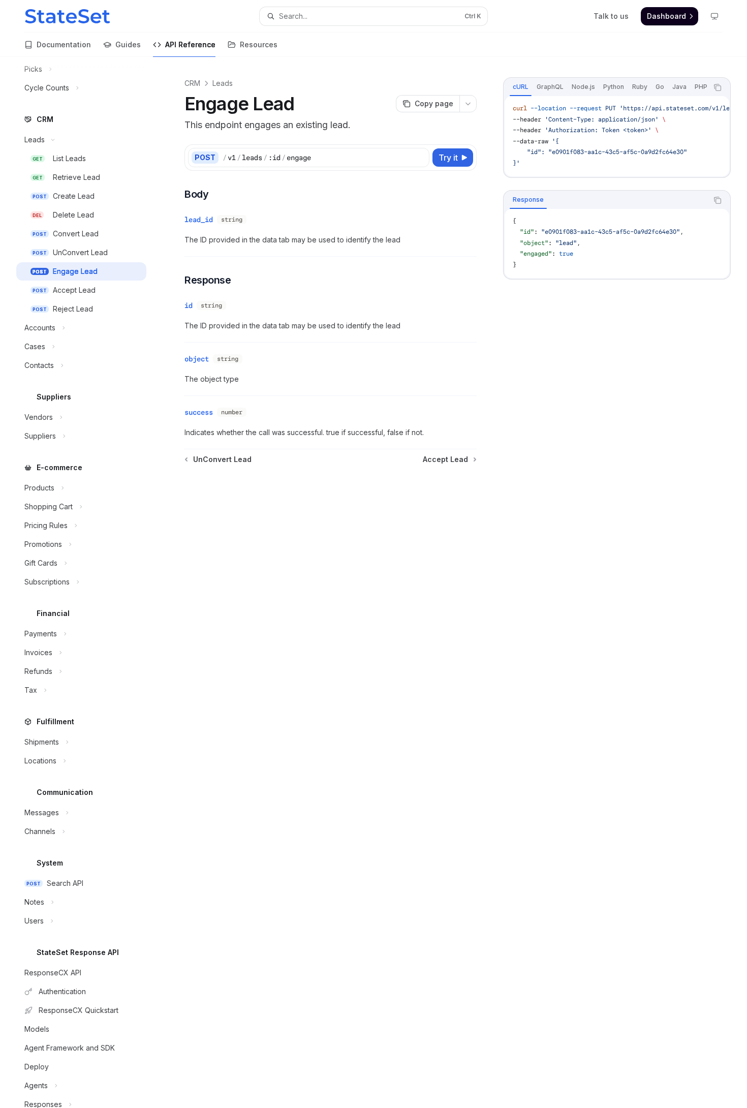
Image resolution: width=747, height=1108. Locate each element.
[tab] (521, 87)
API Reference (190, 44)
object (196, 359)
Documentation (64, 44)
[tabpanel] (617, 136)
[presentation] (89, 582)
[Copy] (419, 157)
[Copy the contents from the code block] (717, 87)
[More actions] (468, 103)
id (188, 305)
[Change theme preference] (714, 16)
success (198, 412)
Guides (128, 44)
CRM (192, 83)
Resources (258, 44)
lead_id (198, 220)
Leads (222, 83)
